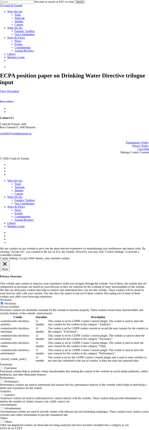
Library (11, 223)
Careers (19, 193)
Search (80, 2)
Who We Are (14, 180)
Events (18, 213)
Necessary (10, 303)
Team (18, 183)
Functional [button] (6, 364)
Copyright (143, 149)
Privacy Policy (140, 145)
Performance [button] (7, 377)
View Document (9, 91)
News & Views (16, 206)
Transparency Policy (137, 142)
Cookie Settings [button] (9, 258)
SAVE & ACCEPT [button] (11, 428)
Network (20, 187)
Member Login (16, 226)
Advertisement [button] (8, 404)
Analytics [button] (5, 391)
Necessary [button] (6, 299)
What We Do (14, 196)
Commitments (23, 216)
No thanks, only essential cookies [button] (50, 258)
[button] (9, 101)
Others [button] (4, 418)
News (18, 210)
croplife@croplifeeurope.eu (15, 133)
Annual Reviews (24, 219)
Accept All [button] (25, 258)
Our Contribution (24, 203)
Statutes (19, 190)
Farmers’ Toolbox (25, 200)
